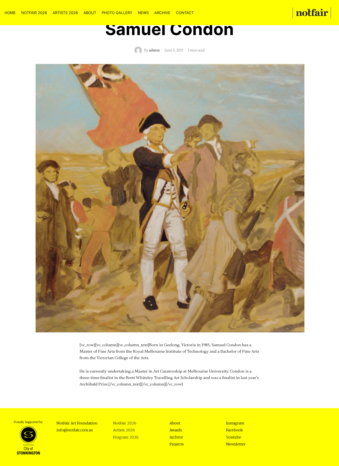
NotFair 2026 (124, 423)
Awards (176, 430)
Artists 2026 (124, 430)
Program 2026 (126, 437)
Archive (176, 437)
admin (154, 50)
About (175, 423)
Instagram (235, 423)
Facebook (234, 430)
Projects (177, 444)
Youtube (233, 437)
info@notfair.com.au (74, 430)
